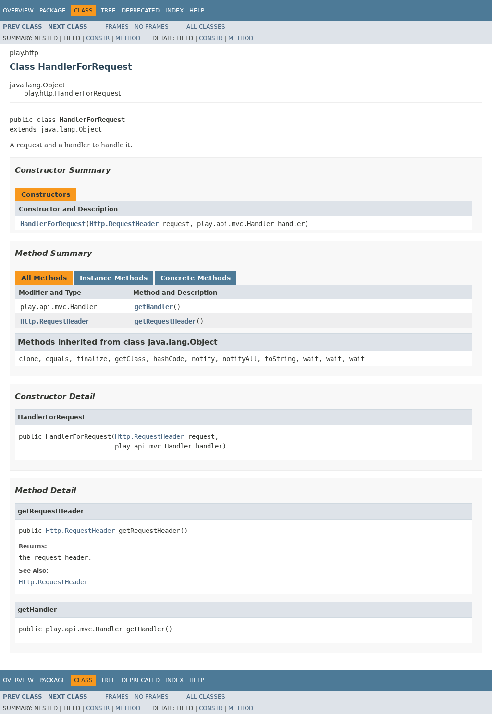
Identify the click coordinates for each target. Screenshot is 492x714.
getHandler (154, 307)
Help (196, 10)
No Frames (152, 27)
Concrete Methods (195, 278)
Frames (117, 27)
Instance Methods (114, 278)
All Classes (205, 27)
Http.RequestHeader (124, 224)
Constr (98, 38)
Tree (108, 10)
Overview (18, 10)
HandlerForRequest (53, 224)
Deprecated (141, 10)
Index (174, 10)
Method (127, 38)
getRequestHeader (165, 321)
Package (52, 10)
